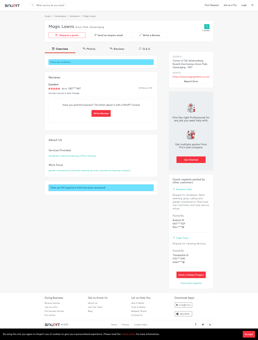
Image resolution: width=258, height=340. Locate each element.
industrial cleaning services (84, 170)
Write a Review (151, 35)
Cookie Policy (140, 324)
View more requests (191, 283)
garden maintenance (59, 170)
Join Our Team (95, 307)
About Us (92, 303)
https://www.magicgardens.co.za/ (191, 76)
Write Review (101, 113)
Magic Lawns (89, 16)
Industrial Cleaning (69, 156)
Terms (114, 324)
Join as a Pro (230, 5)
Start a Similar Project (191, 274)
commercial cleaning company (114, 170)
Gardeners (75, 16)
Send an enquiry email (110, 35)
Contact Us (137, 315)
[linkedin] (210, 324)
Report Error (191, 81)
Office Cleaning (88, 156)
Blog (90, 311)
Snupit (48, 16)
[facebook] (195, 324)
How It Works (137, 303)
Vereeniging (60, 16)
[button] (252, 5)
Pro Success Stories (54, 311)
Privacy (125, 324)
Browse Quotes (52, 303)
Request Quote (138, 311)
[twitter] (203, 324)
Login (244, 5)
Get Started (191, 159)
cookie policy (128, 334)
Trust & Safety (138, 307)
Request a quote (69, 35)
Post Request (212, 5)
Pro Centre (50, 315)
